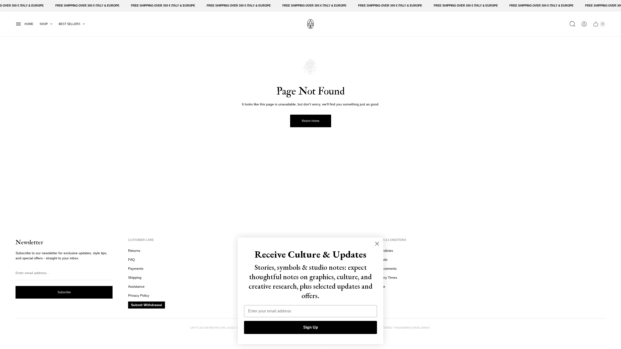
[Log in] (584, 24)
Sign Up (310, 327)
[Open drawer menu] (18, 24)
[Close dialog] (377, 243)
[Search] (572, 24)
